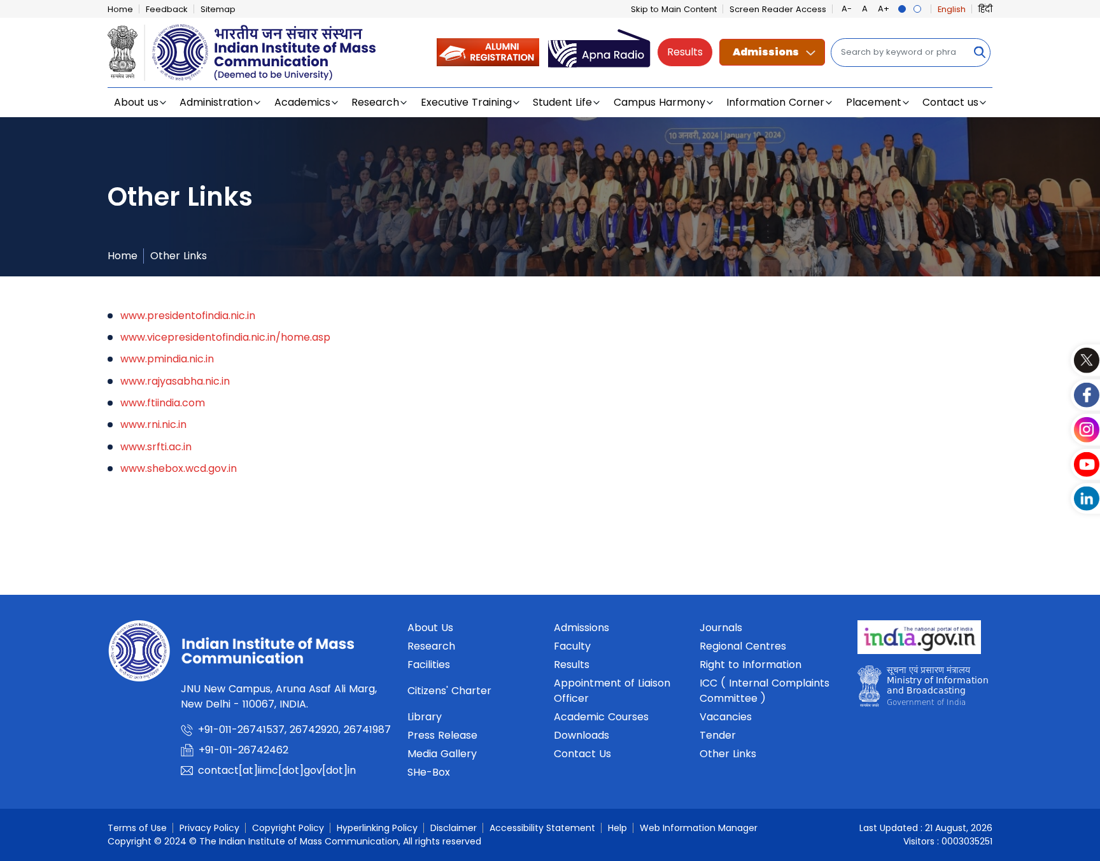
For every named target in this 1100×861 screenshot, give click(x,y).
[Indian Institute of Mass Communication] (242, 52)
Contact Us (582, 753)
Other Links (178, 255)
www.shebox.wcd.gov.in (178, 468)
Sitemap (218, 9)
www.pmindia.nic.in (167, 359)
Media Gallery (442, 753)
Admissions (766, 52)
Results (685, 52)
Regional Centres (743, 646)
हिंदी (985, 9)
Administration (216, 102)
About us (136, 102)
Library (424, 716)
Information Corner (775, 102)
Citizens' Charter (449, 690)
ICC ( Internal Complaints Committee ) (764, 691)
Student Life (562, 102)
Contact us (950, 102)
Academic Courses (601, 716)
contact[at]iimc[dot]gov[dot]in (278, 770)
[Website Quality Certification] (922, 689)
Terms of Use (137, 828)
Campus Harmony (659, 102)
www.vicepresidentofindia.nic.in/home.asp (227, 337)
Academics (302, 102)
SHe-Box (428, 772)
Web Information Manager (699, 828)
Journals (721, 627)
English (952, 9)
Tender (718, 735)
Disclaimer (453, 828)
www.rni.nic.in (153, 424)
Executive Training (466, 102)
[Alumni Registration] (488, 52)
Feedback (167, 9)
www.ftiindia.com (162, 402)
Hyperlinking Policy (377, 828)
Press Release (442, 735)
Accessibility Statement (542, 828)
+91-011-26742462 (243, 750)
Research (375, 102)
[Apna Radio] (599, 52)
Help (617, 828)
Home (120, 9)
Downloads (581, 735)
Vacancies (726, 716)
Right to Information (750, 664)
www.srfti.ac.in (156, 446)
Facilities (428, 664)
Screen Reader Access (778, 9)
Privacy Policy (209, 828)
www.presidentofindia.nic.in (187, 315)
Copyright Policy (288, 828)
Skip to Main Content (674, 9)
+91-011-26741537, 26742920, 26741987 (294, 729)
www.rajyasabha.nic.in (175, 381)
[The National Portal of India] (919, 641)
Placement (873, 102)
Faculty (572, 646)
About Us (430, 627)
